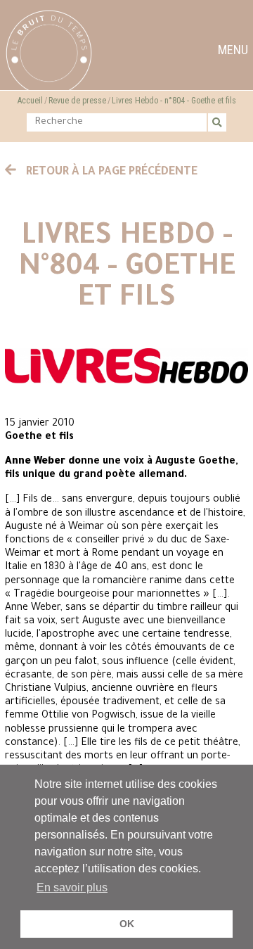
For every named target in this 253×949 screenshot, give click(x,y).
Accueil (30, 101)
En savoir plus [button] (72, 887)
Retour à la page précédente (110, 172)
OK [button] (126, 923)
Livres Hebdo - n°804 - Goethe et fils (174, 101)
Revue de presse (77, 101)
